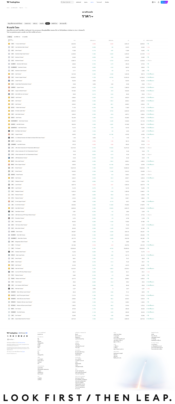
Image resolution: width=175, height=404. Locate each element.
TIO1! (12, 271)
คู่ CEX (39, 344)
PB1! (13, 184)
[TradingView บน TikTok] (24, 336)
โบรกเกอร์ (99, 2)
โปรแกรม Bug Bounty (80, 387)
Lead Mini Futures (21, 144)
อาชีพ (76, 365)
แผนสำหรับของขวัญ (79, 338)
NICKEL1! (13, 174)
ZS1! (13, 318)
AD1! (13, 47)
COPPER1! (13, 87)
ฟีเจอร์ (76, 334)
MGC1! (12, 161)
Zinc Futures (18, 308)
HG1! (13, 134)
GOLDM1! (13, 124)
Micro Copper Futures (20, 164)
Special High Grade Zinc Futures (22, 318)
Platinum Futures (19, 194)
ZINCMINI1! (13, 312)
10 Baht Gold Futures (20, 107)
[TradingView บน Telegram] (21, 336)
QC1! (13, 201)
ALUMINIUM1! (14, 67)
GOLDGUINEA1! (14, 120)
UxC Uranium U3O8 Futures (21, 285)
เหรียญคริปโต (40, 343)
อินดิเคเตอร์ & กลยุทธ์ (118, 353)
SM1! (13, 241)
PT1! (13, 198)
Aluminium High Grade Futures (22, 53)
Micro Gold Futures (19, 161)
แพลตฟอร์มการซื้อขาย (156, 340)
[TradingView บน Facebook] (10, 336)
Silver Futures (18, 50)
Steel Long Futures (20, 255)
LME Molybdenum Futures (21, 157)
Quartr (23, 351)
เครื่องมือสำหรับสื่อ (79, 366)
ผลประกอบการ (41, 360)
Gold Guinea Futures (23, 120)
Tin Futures (17, 245)
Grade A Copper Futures (20, 77)
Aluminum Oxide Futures (20, 70)
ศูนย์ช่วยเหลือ (78, 363)
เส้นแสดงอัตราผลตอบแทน (43, 369)
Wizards (115, 354)
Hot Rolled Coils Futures (20, 131)
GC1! (13, 100)
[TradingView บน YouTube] (13, 336)
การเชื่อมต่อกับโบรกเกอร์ (156, 346)
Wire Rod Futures (19, 288)
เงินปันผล (40, 362)
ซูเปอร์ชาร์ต (40, 334)
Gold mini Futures (19, 268)
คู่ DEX (39, 346)
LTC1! (12, 151)
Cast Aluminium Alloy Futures (21, 47)
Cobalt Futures (18, 80)
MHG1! (12, 164)
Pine (39, 347)
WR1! (12, 288)
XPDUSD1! (13, 302)
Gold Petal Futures (22, 127)
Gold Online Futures (19, 114)
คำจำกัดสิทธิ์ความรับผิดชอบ (81, 379)
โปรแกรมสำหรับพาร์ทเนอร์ (157, 347)
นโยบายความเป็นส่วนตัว (80, 381)
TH (155, 2)
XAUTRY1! (13, 295)
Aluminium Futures (22, 67)
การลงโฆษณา (154, 344)
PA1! (13, 181)
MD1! (12, 157)
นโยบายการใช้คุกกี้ (79, 382)
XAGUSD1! (13, 291)
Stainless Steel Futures (20, 251)
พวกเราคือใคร (78, 359)
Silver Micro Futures (22, 238)
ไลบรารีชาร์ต (154, 335)
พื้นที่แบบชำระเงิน (117, 357)
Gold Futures (18, 74)
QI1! (12, 204)
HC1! (13, 130)
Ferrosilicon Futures (19, 218)
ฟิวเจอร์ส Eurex (78, 353)
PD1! (13, 191)
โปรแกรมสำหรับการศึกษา (156, 349)
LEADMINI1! (13, 144)
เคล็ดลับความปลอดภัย (80, 385)
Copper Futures (20, 87)
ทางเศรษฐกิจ (40, 359)
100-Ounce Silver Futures (21, 224)
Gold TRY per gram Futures (23, 295)
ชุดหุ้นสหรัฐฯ (78, 354)
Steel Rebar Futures (19, 211)
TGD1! (12, 265)
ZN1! (13, 315)
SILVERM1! (13, 234)
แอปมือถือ (40, 378)
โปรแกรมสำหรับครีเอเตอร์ (119, 338)
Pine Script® (40, 373)
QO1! (13, 208)
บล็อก (76, 362)
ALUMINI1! (13, 63)
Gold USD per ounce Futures (23, 298)
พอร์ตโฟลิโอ (40, 367)
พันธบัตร (39, 341)
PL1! (13, 194)
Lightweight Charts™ (155, 337)
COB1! (12, 84)
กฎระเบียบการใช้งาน (118, 340)
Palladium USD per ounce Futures (24, 302)
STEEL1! (13, 255)
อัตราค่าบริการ (78, 335)
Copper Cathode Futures (20, 90)
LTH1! (12, 154)
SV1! (13, 258)
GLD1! (12, 110)
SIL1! (13, 228)
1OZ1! (12, 43)
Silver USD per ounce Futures (23, 292)
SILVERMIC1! (13, 238)
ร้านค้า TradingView (79, 370)
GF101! (12, 107)
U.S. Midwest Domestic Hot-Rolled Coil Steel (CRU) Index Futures (29, 137)
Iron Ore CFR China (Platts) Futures (23, 271)
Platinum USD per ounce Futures (24, 305)
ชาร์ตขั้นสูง (153, 338)
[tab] (15, 23)
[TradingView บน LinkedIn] (19, 336)
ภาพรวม (77, 343)
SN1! (13, 244)
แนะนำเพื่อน (116, 337)
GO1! (13, 114)
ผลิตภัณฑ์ (78, 2)
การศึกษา (116, 347)
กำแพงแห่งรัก (116, 335)
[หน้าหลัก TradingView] (13, 2)
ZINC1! (12, 308)
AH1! (13, 53)
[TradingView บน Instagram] (16, 336)
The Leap (77, 347)
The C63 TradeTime (79, 373)
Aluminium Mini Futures (22, 63)
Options (39, 370)
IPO (38, 363)
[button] (82, 2)
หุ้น (38, 338)
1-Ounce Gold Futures (20, 43)
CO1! (13, 80)
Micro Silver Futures (19, 228)
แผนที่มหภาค (40, 372)
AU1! (13, 73)
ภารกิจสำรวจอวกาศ (79, 360)
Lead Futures (18, 141)
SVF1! (12, 261)
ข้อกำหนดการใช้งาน (79, 378)
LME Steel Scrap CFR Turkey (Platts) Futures (25, 214)
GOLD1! (12, 117)
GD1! (13, 104)
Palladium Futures (19, 181)
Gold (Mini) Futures (19, 208)
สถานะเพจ (77, 388)
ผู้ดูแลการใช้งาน (117, 341)
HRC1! (12, 137)
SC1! (13, 214)
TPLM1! (12, 278)
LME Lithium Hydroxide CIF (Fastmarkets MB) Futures (27, 147)
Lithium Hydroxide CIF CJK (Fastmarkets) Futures (26, 154)
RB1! (13, 211)
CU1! (13, 90)
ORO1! (12, 177)
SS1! (13, 251)
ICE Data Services (21, 342)
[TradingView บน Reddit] (27, 336)
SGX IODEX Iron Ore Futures (21, 94)
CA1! (13, 77)
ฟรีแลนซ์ (115, 356)
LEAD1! (12, 141)
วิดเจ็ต (152, 334)
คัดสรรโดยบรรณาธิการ (119, 349)
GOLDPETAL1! (14, 127)
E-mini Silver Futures (19, 204)
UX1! (13, 285)
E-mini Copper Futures (20, 201)
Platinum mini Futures (20, 278)
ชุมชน (85, 2)
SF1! (13, 218)
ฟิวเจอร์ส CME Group (79, 351)
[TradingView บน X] (8, 336)
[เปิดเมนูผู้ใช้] (158, 2)
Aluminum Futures (19, 57)
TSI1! (13, 281)
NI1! (12, 167)
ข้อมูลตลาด (77, 337)
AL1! (13, 57)
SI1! (12, 221)
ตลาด (92, 2)
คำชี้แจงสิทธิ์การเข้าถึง (80, 384)
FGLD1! (12, 97)
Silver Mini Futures (21, 235)
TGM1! (12, 268)
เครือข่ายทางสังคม (117, 334)
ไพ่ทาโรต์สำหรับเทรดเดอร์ (80, 372)
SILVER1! (13, 231)
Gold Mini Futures (20, 124)
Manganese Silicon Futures (21, 241)
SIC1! (12, 224)
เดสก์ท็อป (39, 379)
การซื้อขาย (116, 346)
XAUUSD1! (13, 298)
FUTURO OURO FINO (20, 110)
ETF (38, 340)
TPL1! (12, 275)
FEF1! (12, 94)
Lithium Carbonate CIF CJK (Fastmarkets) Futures (26, 151)
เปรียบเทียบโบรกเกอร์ (79, 346)
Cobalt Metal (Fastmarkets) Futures (23, 84)
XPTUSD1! (13, 305)
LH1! (13, 147)
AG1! (13, 50)
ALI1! (13, 60)
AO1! (13, 70)
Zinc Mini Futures (21, 312)
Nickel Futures (18, 167)
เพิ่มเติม (107, 2)
